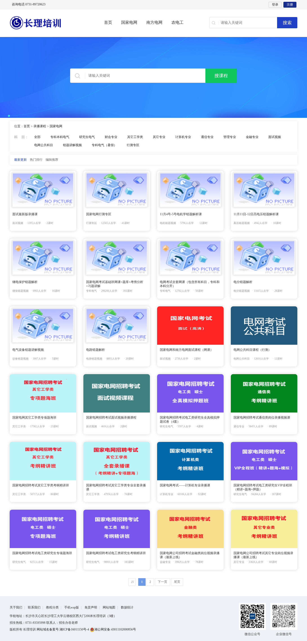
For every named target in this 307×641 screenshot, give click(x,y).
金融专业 (252, 137)
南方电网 (154, 22)
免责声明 (91, 607)
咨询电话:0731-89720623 (28, 4)
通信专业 (207, 137)
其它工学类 (135, 137)
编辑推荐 (52, 159)
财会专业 (111, 137)
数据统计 (127, 607)
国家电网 (129, 22)
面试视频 (274, 137)
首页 (108, 22)
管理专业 (229, 137)
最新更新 (20, 159)
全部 (37, 137)
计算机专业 (183, 137)
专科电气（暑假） (104, 145)
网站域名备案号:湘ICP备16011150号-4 (63, 629)
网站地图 (109, 607)
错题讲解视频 (72, 145)
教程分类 (52, 607)
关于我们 (16, 607)
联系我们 (34, 607)
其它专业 (159, 137)
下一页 (162, 582)
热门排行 (36, 159)
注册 (290, 4)
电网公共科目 (43, 145)
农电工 (177, 22)
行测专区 (133, 145)
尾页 (177, 582)
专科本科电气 (59, 137)
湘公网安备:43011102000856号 (115, 629)
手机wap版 (71, 607)
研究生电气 (87, 137)
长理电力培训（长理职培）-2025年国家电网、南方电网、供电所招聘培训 (50, 23)
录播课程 (39, 126)
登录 (275, 4)
